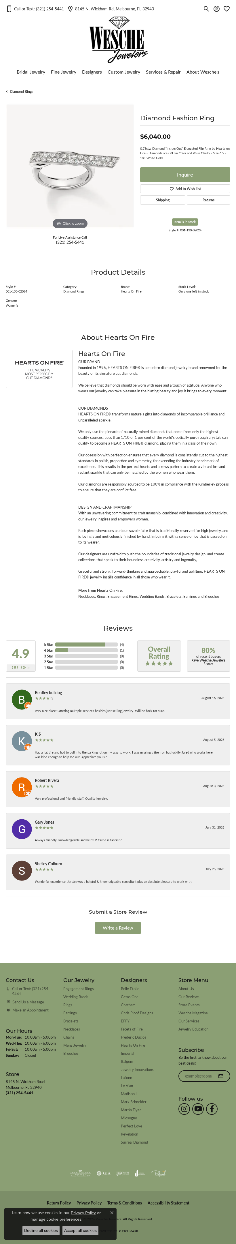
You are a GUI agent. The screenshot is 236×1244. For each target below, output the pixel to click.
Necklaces (86, 596)
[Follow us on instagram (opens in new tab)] (184, 1109)
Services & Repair (163, 72)
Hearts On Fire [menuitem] (133, 1045)
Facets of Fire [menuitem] (132, 1028)
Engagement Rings (122, 596)
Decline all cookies (41, 1230)
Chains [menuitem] (68, 1037)
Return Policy (59, 1203)
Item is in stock (185, 222)
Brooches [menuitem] (71, 1053)
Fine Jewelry (63, 72)
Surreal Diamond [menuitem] (134, 1142)
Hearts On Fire (131, 291)
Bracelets (174, 596)
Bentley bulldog (48, 692)
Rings (101, 596)
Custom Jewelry (124, 72)
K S (38, 734)
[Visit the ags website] (80, 1173)
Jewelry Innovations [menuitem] (137, 1069)
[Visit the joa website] (140, 1173)
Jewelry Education (193, 1028)
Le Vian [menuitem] (127, 1085)
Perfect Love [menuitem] (131, 1125)
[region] (70, 166)
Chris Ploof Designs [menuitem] (137, 1012)
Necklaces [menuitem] (71, 1028)
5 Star (48, 644)
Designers (92, 72)
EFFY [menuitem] (125, 1020)
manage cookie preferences (56, 1219)
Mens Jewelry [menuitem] (74, 1045)
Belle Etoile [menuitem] (130, 988)
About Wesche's (202, 72)
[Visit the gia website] (104, 1173)
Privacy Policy (89, 1203)
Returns (208, 200)
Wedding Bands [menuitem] (75, 996)
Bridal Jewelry (31, 72)
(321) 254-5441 (70, 242)
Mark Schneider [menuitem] (133, 1101)
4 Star (48, 650)
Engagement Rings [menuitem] (78, 988)
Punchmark (128, 1231)
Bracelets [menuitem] (71, 1020)
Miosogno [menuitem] (129, 1117)
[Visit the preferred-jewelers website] (158, 1173)
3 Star (48, 656)
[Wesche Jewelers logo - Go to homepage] (118, 35)
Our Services (188, 1020)
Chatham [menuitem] (128, 1004)
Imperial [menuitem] (127, 1053)
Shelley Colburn (48, 863)
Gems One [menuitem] (129, 996)
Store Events (189, 1004)
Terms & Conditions (124, 1203)
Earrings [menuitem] (70, 1012)
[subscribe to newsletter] (221, 1076)
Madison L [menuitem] (129, 1093)
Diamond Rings (21, 91)
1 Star (48, 667)
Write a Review (118, 928)
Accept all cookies (80, 1230)
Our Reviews (188, 996)
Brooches (212, 596)
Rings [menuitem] (67, 1004)
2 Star (48, 662)
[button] (35, 8)
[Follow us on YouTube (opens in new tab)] (198, 1109)
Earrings (190, 596)
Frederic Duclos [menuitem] (133, 1037)
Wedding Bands (152, 596)
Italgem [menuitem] (127, 1061)
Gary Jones (44, 822)
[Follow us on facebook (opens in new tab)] (212, 1109)
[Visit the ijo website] (122, 1173)
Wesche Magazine (193, 1012)
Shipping (163, 200)
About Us (186, 988)
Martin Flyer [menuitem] (131, 1109)
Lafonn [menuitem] (126, 1077)
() (122, 644)
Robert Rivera (47, 780)
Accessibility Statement (168, 1203)
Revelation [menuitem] (129, 1133)
